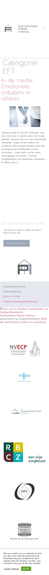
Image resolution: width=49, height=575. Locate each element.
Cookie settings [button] (11, 569)
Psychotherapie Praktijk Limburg (16, 315)
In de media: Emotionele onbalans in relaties (17, 89)
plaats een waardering (34, 322)
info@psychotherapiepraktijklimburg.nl (20, 301)
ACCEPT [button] (26, 568)
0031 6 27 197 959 (11, 296)
